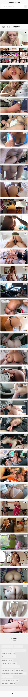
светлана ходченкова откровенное (10, 667)
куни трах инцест (6, 650)
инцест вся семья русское (8, 653)
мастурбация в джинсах (8, 670)
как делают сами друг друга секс (10, 680)
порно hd (14, 640)
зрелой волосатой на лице (18, 650)
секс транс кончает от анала (9, 663)
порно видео (14, 638)
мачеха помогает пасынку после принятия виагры (12, 674)
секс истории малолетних (8, 683)
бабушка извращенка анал (8, 657)
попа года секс (19, 670)
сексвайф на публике (7, 660)
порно (14, 637)
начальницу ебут (18, 647)
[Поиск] (25, 6)
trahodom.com (14, 2)
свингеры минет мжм (7, 677)
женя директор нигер (7, 647)
